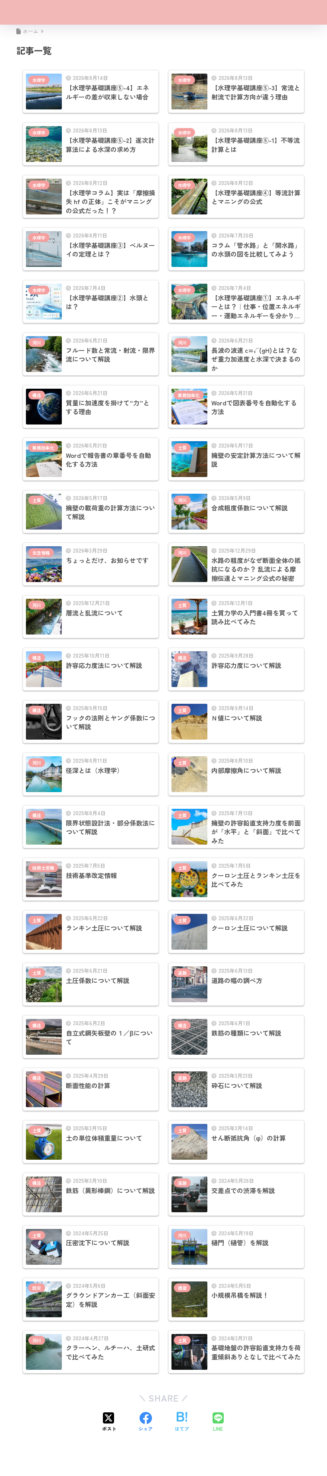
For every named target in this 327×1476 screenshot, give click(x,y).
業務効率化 (189, 395)
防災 (36, 1288)
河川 (36, 342)
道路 (182, 973)
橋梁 (182, 1288)
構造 (36, 395)
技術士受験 (43, 868)
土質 (182, 447)
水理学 (38, 80)
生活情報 (41, 552)
